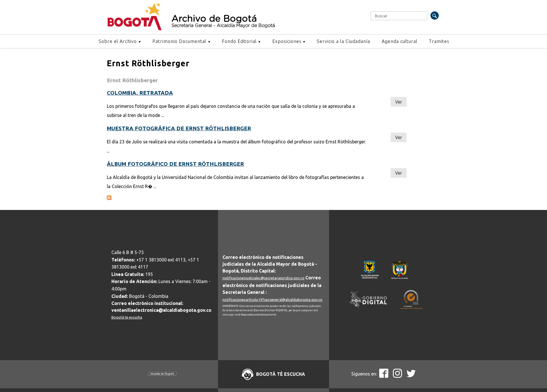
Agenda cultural (399, 41)
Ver (398, 101)
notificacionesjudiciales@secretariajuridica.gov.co (264, 278)
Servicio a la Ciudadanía (343, 41)
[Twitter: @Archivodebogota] (411, 376)
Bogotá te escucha (126, 317)
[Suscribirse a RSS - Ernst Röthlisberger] (109, 198)
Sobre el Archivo (118, 41)
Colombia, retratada (140, 93)
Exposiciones (286, 41)
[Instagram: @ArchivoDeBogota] (397, 376)
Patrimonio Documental (179, 41)
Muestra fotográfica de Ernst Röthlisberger (179, 128)
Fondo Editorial (239, 41)
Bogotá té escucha (280, 374)
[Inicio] (134, 29)
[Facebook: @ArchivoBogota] (384, 376)
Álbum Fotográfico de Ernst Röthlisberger (175, 164)
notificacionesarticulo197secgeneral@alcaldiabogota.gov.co (273, 300)
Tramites (439, 41)
